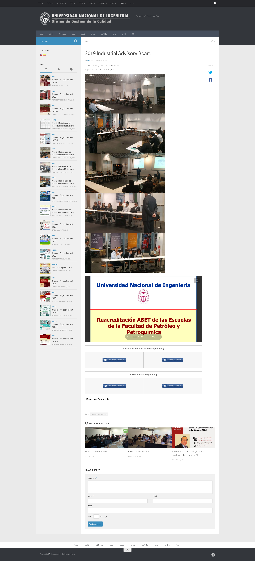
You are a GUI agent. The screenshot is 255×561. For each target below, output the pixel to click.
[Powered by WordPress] (49, 554)
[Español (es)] (44, 54)
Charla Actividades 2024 (138, 451)
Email (155, 496)
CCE (39, 3)
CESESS (60, 3)
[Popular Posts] (58, 70)
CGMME (102, 3)
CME (112, 3)
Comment (92, 478)
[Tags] (71, 70)
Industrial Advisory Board (99, 414)
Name (91, 496)
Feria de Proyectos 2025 (62, 267)
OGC (89, 60)
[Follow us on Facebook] (75, 41)
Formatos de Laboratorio (96, 451)
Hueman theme (69, 554)
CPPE (122, 3)
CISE (91, 3)
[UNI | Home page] (86, 18)
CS (131, 3)
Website (91, 506)
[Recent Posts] (46, 70)
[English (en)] (41, 54)
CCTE (49, 3)
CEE (71, 3)
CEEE (81, 3)
